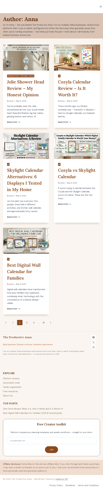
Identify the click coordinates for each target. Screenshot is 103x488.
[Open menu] (100, 6)
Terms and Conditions (88, 485)
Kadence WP (62, 479)
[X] (93, 342)
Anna (11, 101)
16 (44, 322)
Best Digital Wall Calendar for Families (24, 271)
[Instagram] (93, 347)
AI (59, 76)
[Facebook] (93, 337)
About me (8, 395)
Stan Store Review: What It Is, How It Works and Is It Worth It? (33, 408)
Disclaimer (70, 485)
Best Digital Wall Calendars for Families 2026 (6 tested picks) (32, 413)
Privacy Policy (56, 485)
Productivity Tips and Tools (21, 76)
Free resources (10, 391)
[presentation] (26, 58)
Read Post (13, 122)
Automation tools (11, 382)
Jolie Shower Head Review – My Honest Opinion (25, 88)
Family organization (12, 387)
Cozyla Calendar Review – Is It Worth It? (74, 88)
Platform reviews (11, 378)
